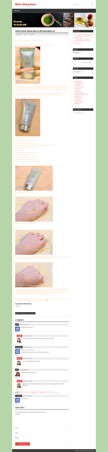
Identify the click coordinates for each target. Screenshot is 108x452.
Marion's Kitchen (78, 91)
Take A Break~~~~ (79, 43)
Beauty (17, 313)
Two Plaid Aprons (78, 102)
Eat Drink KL (77, 85)
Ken (17, 324)
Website (17, 437)
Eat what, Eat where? (79, 87)
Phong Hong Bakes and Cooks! (81, 94)
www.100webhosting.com (79, 112)
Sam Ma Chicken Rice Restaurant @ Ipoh (84, 34)
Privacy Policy (17, 10)
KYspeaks (77, 90)
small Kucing (19, 347)
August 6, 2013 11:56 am (24, 324)
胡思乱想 (77, 103)
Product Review (31, 313)
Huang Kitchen (78, 88)
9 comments (31, 34)
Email (16, 432)
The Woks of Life (78, 97)
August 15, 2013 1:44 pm (27, 358)
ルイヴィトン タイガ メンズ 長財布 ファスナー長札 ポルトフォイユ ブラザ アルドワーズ (39, 392)
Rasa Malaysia (78, 96)
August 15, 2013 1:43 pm (27, 335)
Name (16, 427)
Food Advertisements (85, 62)
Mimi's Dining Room (25, 4)
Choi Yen (25, 34)
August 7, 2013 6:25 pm (28, 347)
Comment (17, 414)
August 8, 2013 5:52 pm (24, 369)
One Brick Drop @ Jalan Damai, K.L (82, 39)
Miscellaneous (23, 313)
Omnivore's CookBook (80, 93)
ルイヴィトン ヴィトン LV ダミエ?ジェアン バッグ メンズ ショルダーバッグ (37, 391)
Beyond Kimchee (78, 81)
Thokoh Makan (78, 100)
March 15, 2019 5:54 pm (27, 395)
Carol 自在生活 (78, 82)
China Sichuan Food (79, 84)
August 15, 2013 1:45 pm (27, 381)
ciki (17, 369)
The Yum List (77, 99)
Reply (16, 332)
